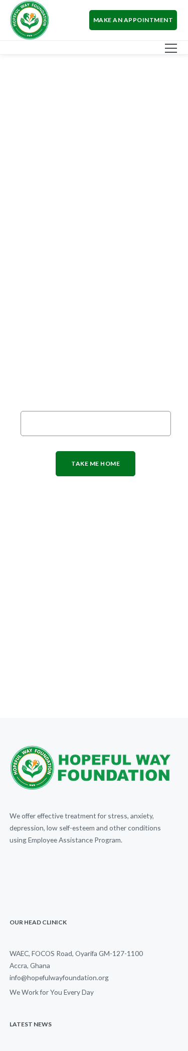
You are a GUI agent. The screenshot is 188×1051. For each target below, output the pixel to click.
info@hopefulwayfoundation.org (59, 977)
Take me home (95, 463)
